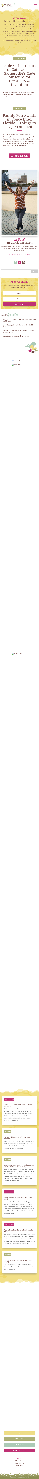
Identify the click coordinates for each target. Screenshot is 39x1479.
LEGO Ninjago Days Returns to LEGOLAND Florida (18, 326)
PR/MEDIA (26, 254)
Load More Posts (19, 156)
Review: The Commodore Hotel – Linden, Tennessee (19, 1110)
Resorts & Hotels (19, 1450)
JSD (28, 1477)
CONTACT (18, 254)
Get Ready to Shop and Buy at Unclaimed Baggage (19, 1262)
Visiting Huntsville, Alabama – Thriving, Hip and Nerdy (19, 320)
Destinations (19, 59)
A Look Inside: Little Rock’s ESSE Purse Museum (19, 1140)
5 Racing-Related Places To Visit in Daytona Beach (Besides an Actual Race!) (19, 1170)
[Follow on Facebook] (15, 262)
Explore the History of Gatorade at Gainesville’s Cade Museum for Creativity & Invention (19, 75)
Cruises (19, 1433)
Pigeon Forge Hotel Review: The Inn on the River (19, 1234)
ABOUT (11, 254)
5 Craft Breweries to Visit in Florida (16, 336)
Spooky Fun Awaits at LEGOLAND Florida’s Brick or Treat (18, 331)
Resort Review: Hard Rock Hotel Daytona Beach (19, 1203)
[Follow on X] (19, 262)
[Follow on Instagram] (23, 262)
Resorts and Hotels (9, 1099)
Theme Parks (19, 1445)
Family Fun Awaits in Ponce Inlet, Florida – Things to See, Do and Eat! (19, 121)
